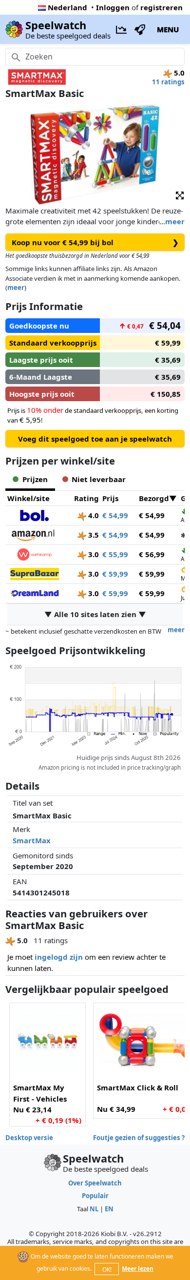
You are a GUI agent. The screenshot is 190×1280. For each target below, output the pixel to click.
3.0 (92, 554)
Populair (95, 1195)
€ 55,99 (115, 554)
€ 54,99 (115, 515)
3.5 (92, 535)
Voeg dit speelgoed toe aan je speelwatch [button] (95, 439)
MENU (168, 29)
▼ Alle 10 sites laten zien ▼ (95, 614)
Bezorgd (154, 498)
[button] (180, 194)
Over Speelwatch (95, 1183)
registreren (161, 7)
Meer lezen (137, 1268)
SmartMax (32, 840)
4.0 (92, 515)
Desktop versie (29, 1137)
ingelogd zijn (59, 957)
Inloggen (113, 7)
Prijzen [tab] (35, 479)
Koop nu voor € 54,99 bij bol (95, 242)
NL (94, 1208)
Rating (86, 498)
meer (175, 221)
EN (109, 1208)
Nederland (67, 7)
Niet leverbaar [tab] (99, 479)
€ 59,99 (115, 574)
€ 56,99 (152, 554)
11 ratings (168, 82)
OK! (107, 1269)
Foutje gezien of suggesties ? (139, 1137)
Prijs (110, 498)
